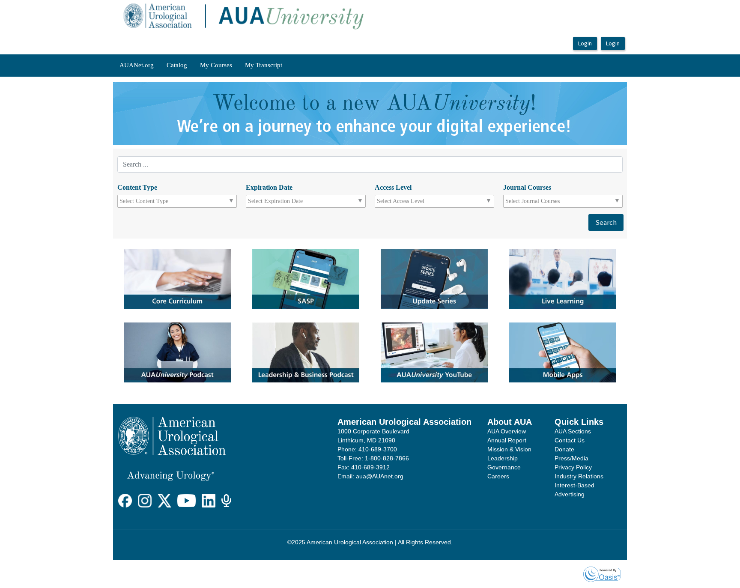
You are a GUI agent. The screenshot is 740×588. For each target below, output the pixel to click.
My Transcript (263, 65)
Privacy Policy (573, 467)
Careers (498, 476)
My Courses (216, 65)
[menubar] (201, 65)
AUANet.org (136, 65)
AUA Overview (506, 431)
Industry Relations (579, 476)
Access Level (393, 187)
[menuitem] (136, 65)
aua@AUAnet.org (379, 476)
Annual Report (506, 440)
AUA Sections (573, 431)
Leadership (502, 458)
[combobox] (157, 201)
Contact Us (570, 440)
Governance (504, 467)
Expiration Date (269, 187)
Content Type (137, 187)
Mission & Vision (509, 449)
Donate (564, 449)
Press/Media (571, 458)
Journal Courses (527, 187)
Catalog (177, 65)
